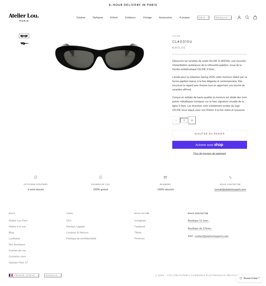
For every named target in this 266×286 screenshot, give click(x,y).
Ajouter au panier (210, 133)
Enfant (114, 17)
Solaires (80, 17)
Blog (11, 232)
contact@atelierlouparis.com (230, 189)
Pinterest (139, 238)
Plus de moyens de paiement (209, 153)
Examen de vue (17, 250)
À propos (184, 17)
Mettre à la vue (17, 226)
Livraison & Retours (77, 232)
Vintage (147, 17)
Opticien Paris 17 (18, 262)
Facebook (139, 226)
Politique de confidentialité (81, 238)
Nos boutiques (17, 244)
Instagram (140, 220)
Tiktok (137, 232)
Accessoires (165, 17)
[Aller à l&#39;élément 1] (24, 36)
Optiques (98, 17)
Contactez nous (17, 256)
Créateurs (130, 17)
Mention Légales (75, 226)
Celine (176, 36)
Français (221, 17)
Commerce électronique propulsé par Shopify (224, 275)
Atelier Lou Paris (18, 220)
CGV (68, 220)
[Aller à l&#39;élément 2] (24, 43)
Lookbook (14, 238)
